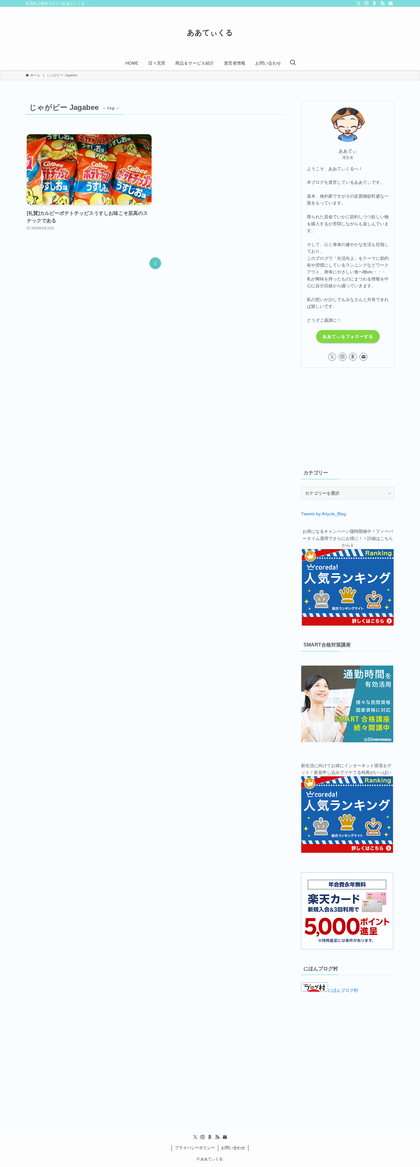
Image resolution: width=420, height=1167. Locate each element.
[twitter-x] (359, 3)
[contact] (390, 3)
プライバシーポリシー (195, 1147)
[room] (374, 3)
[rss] (382, 3)
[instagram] (366, 3)
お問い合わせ (233, 1147)
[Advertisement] (347, 417)
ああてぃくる (210, 32)
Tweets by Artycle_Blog (323, 513)
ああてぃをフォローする (348, 336)
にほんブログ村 (343, 990)
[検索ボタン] (292, 63)
